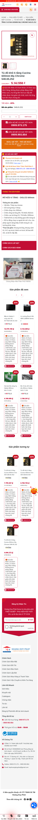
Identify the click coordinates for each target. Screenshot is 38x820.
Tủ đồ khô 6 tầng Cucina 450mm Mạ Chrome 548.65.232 (10, 542)
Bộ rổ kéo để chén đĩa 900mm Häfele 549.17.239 (26, 388)
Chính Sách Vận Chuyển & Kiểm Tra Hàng (17, 680)
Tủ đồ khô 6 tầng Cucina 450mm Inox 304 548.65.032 (26, 473)
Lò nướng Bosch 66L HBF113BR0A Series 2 (27, 318)
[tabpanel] (19, 217)
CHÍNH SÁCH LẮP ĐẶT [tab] (11, 243)
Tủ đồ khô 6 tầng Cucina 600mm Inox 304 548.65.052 (10, 473)
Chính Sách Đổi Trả (9, 665)
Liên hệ (4, 707)
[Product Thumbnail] (32, 35)
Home (4, 17)
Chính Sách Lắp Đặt (9, 673)
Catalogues (6, 696)
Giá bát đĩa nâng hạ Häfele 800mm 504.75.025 (10, 388)
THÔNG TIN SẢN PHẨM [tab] (11, 192)
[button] (18, 4)
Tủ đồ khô (18, 20)
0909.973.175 (20, 168)
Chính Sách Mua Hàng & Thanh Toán (15, 676)
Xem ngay (17, 163)
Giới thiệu (5, 689)
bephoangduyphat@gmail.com (18, 767)
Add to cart (28, 116)
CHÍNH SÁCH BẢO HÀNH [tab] (12, 248)
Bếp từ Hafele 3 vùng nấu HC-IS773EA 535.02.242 (10, 318)
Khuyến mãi (6, 692)
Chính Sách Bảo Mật (9, 661)
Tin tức (4, 704)
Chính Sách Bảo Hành (10, 669)
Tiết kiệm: (5, 103)
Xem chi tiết (14, 181)
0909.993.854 (30, 168)
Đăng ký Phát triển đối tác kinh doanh (15, 711)
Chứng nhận (6, 700)
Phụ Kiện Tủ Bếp (16, 17)
